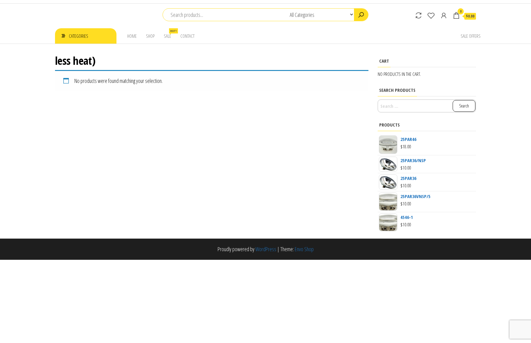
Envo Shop (304, 249)
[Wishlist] (431, 15)
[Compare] (419, 15)
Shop (150, 36)
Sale (170, 34)
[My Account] (444, 15)
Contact (187, 36)
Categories (78, 36)
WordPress (265, 249)
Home (132, 36)
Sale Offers (471, 36)
